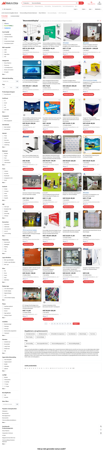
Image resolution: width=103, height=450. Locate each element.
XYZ (73, 368)
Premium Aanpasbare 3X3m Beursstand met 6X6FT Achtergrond (51, 305)
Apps (90, 9)
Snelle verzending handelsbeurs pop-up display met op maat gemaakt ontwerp (72, 156)
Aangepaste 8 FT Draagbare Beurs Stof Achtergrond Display (92, 82)
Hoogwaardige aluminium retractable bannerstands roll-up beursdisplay (71, 231)
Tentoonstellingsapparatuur (68, 6)
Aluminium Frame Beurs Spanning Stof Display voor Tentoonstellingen (72, 193)
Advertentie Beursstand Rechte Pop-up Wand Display (92, 231)
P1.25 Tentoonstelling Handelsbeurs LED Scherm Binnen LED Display (31, 81)
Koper (75, 9)
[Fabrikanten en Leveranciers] (10, 3)
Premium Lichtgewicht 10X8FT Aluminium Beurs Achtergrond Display (31, 232)
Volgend (76, 323)
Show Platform (5, 430)
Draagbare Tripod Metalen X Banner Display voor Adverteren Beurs (91, 268)
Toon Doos (92, 334)
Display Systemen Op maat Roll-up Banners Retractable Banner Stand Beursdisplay (71, 119)
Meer (26, 346)
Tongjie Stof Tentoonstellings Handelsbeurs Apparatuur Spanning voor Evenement (91, 119)
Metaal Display (82, 334)
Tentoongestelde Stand (56, 6)
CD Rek (4, 435)
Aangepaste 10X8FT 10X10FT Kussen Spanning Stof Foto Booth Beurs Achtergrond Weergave (31, 269)
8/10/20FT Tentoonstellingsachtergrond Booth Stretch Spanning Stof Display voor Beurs (51, 194)
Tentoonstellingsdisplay (74, 343)
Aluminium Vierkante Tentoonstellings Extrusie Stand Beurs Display (31, 193)
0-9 (25, 368)
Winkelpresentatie (43, 334)
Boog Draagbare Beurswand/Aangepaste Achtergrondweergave (48, 269)
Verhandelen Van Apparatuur (58, 334)
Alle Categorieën (7, 9)
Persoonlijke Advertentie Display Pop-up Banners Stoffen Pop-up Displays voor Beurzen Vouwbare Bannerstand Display (52, 232)
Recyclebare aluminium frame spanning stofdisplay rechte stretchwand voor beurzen (52, 119)
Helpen (83, 9)
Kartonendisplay (40, 337)
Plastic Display (29, 337)
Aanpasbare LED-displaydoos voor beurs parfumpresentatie (91, 195)
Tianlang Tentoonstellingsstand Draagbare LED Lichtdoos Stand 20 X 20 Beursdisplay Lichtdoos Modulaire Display (71, 45)
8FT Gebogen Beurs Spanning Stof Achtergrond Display (91, 156)
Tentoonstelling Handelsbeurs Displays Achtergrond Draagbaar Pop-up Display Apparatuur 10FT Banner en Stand (52, 44)
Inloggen (99, 4)
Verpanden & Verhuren (7, 433)
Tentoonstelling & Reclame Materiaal (8, 440)
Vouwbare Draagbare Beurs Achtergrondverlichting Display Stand (71, 81)
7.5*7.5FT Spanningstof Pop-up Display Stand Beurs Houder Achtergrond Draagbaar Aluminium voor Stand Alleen (32, 44)
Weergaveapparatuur (39, 6)
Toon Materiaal (71, 334)
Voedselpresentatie (30, 334)
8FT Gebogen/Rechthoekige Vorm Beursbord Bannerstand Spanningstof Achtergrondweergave (31, 306)
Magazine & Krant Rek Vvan (8, 437)
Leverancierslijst (15, 16)
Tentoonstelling (47, 6)
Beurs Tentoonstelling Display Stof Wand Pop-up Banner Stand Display (31, 156)
